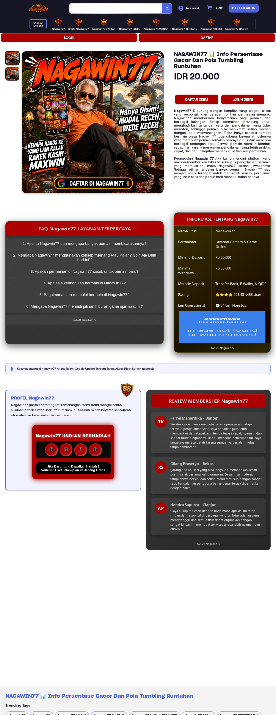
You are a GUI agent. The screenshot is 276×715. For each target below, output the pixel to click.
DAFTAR (207, 38)
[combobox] (116, 8)
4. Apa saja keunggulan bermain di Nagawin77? (85, 283)
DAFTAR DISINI (196, 99)
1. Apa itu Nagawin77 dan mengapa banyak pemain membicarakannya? (84, 243)
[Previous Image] (25, 123)
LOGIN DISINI (243, 99)
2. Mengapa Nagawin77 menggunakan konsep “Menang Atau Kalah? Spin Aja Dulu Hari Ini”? (84, 257)
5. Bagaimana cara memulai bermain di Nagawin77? (84, 295)
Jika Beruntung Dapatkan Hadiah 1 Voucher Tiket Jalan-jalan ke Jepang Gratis (73, 468)
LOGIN (69, 38)
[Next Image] (160, 123)
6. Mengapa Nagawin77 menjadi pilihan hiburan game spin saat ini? (84, 306)
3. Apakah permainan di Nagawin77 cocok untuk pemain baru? (84, 271)
